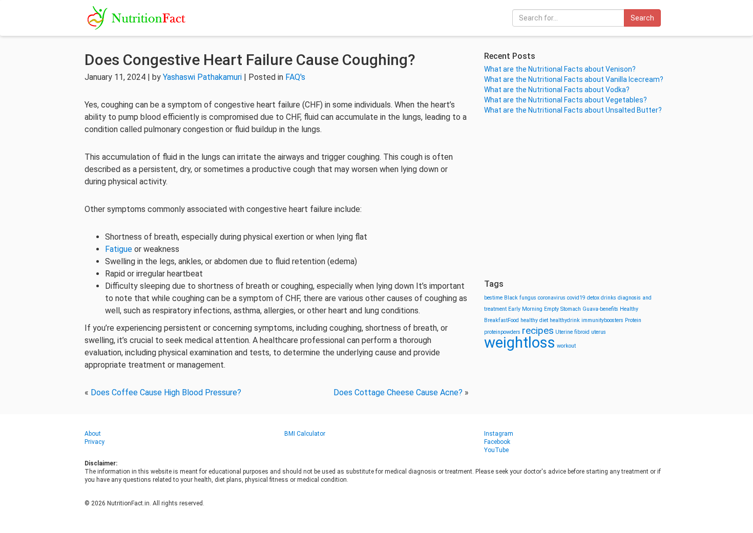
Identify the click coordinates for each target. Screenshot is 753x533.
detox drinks (601, 297)
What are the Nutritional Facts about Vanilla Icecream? (573, 79)
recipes (538, 330)
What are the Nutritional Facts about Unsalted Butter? (573, 110)
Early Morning (525, 309)
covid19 (576, 297)
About (93, 433)
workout (566, 346)
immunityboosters (602, 320)
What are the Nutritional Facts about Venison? (560, 69)
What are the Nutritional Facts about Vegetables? (565, 100)
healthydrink (565, 320)
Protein (633, 320)
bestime (493, 297)
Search (642, 18)
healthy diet (534, 320)
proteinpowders (502, 332)
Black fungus (520, 297)
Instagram (498, 433)
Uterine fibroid (572, 332)
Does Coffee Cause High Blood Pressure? (166, 392)
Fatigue (118, 249)
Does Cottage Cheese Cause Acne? (398, 392)
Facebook (497, 441)
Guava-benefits (600, 309)
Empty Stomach (562, 309)
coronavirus (552, 297)
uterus (598, 332)
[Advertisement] (576, 197)
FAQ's (295, 77)
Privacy (94, 441)
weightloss (519, 342)
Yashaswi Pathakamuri (202, 77)
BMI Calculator (304, 433)
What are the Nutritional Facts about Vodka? (557, 90)
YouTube (496, 450)
